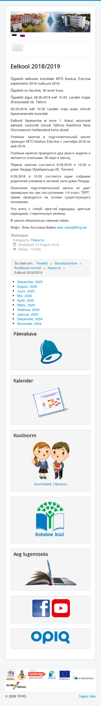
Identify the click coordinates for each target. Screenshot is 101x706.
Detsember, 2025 (29, 281)
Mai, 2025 (24, 295)
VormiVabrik (43, 484)
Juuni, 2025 (25, 290)
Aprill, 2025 (25, 300)
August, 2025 (27, 286)
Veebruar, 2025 (28, 309)
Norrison (61, 484)
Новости (37, 239)
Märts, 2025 (26, 304)
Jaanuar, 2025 (27, 314)
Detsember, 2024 (29, 318)
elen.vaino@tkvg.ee (72, 227)
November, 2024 (29, 323)
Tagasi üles (87, 696)
